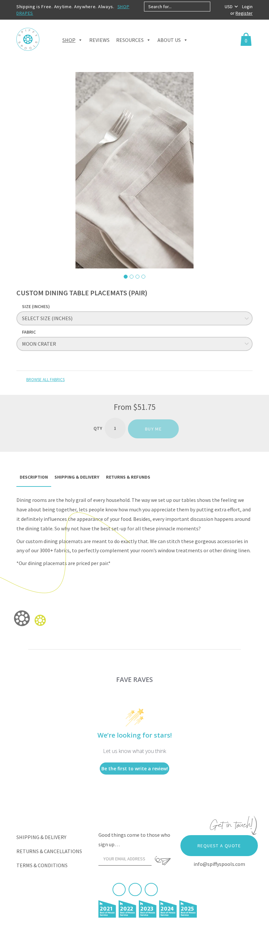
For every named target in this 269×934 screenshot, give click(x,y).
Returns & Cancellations (49, 851)
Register (244, 13)
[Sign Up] (163, 860)
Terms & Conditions (42, 865)
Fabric (29, 332)
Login (247, 6)
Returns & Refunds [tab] (128, 477)
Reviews (99, 40)
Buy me (153, 429)
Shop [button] (68, 40)
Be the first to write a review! (134, 768)
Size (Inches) (36, 306)
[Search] (216, 6)
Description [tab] (34, 477)
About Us (169, 40)
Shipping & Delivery (41, 837)
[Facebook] (119, 889)
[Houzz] (151, 889)
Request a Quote (219, 846)
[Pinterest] (135, 889)
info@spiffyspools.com (219, 864)
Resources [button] (130, 40)
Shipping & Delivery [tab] (76, 477)
